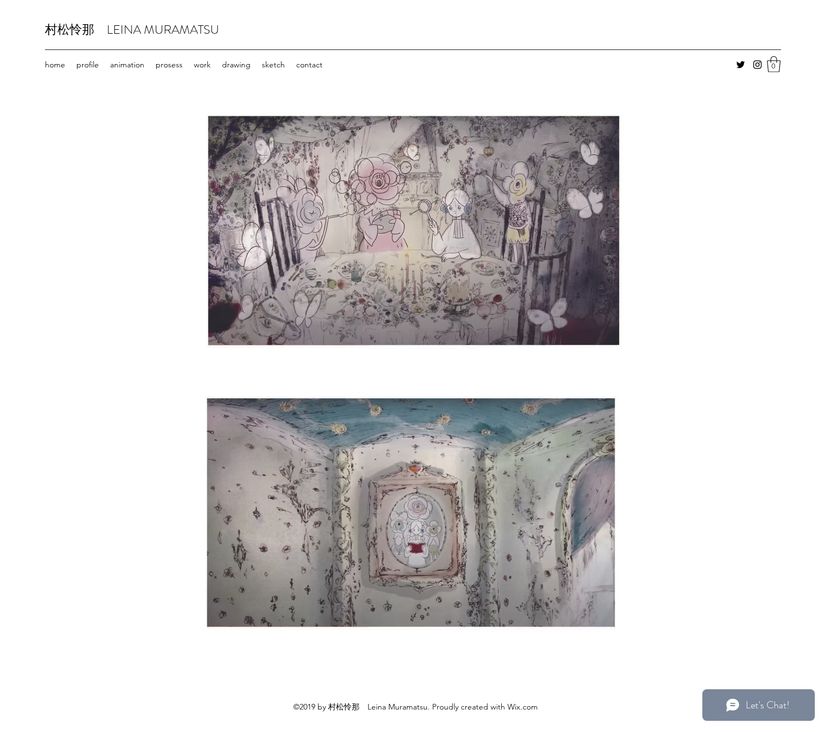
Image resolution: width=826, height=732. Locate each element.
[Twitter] (740, 64)
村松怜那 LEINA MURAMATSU (132, 29)
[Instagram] (757, 64)
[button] (773, 64)
